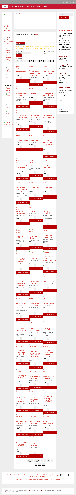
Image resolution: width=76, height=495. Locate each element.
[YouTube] (67, 2)
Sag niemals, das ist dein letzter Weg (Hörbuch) (48, 399)
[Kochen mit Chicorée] (18, 232)
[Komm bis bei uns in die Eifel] (18, 111)
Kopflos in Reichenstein (35, 329)
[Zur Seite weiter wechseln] (48, 61)
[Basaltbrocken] (18, 67)
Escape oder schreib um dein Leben (48, 117)
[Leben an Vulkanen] (46, 231)
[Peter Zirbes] (31, 136)
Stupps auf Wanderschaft (35, 116)
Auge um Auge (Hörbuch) (21, 422)
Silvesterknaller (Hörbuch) (48, 377)
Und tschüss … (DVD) (48, 212)
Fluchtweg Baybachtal (35, 282)
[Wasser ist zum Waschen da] (18, 207)
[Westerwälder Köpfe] (18, 89)
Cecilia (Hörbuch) (34, 444)
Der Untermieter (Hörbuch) (48, 352)
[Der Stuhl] (45, 183)
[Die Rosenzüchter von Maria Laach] (45, 136)
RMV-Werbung (47, 475)
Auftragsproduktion (35, 476)
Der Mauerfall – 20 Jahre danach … (21, 189)
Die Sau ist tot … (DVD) (21, 304)
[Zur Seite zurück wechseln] (21, 61)
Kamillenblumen (22, 141)
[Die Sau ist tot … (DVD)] (18, 299)
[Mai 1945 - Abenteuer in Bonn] (18, 324)
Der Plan (35, 258)
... (38, 61)
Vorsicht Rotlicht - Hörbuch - (21, 352)
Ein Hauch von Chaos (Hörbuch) (21, 444)
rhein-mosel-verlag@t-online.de (52, 490)
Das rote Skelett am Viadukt (48, 167)
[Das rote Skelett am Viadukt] (45, 161)
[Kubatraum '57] (31, 183)
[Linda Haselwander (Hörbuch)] (32, 393)
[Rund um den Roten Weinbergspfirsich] (46, 253)
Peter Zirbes (35, 141)
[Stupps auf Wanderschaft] (31, 111)
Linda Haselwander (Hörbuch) (35, 399)
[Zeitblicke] (31, 207)
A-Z (19, 56)
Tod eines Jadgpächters (35, 237)
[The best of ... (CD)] (46, 324)
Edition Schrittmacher (20, 475)
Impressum (19, 479)
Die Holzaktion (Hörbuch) (35, 422)
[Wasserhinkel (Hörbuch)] (32, 372)
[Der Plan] (31, 253)
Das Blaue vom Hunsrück (48, 72)
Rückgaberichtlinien (42, 479)
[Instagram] (70, 2)
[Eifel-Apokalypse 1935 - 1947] (18, 277)
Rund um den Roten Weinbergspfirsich (49, 258)
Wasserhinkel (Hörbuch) (35, 377)
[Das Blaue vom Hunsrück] (45, 67)
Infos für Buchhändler (65, 30)
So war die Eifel (48, 282)
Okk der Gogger (48, 304)
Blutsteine (35, 166)
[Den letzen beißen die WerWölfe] (18, 253)
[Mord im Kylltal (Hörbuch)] (19, 372)
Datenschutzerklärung (30, 479)
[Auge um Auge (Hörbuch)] (19, 417)
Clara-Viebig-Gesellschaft (34, 475)
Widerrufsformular (55, 479)
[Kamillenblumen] (18, 136)
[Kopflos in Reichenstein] (31, 324)
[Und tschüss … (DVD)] (45, 207)
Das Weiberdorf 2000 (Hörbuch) (48, 422)
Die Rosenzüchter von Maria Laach (48, 143)
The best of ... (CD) (48, 329)
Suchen (64, 17)
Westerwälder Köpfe (21, 94)
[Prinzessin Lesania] (31, 299)
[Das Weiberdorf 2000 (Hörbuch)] (46, 417)
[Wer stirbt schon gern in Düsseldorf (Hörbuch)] (32, 347)
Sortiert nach (19, 54)
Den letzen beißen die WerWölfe (21, 260)
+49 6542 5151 (35, 490)
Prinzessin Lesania (35, 304)
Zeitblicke (34, 211)
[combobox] (66, 14)
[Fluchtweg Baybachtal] (31, 277)
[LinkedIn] (73, 2)
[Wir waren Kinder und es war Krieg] (31, 67)
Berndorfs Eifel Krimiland (21, 167)
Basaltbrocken (21, 72)
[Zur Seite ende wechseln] (52, 61)
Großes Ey (35, 94)
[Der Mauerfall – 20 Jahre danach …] (18, 183)
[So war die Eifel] (45, 277)
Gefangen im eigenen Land (48, 94)
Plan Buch (10, 475)
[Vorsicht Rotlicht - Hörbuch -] (19, 347)
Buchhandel (64, 475)
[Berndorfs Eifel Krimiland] (18, 161)
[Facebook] (63, 2)
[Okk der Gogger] (45, 299)
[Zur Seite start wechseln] (17, 61)
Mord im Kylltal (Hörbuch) (21, 376)
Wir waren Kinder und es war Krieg (35, 73)
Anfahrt (54, 475)
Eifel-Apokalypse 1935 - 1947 (21, 283)
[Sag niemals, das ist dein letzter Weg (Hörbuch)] (46, 393)
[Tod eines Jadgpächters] (31, 232)
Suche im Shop (20, 43)
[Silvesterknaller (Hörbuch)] (46, 372)
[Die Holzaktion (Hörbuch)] (32, 417)
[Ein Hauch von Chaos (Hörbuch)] (19, 438)
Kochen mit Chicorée (21, 237)
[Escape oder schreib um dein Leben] (45, 111)
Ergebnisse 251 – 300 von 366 (48, 52)
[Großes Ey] (31, 89)
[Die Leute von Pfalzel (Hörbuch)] (19, 393)
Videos (44, 476)
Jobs (59, 475)
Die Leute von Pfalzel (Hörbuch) (21, 399)
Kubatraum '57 (35, 188)
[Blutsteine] (31, 161)
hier (36, 34)
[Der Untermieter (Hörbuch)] (46, 347)
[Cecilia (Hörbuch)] (32, 439)
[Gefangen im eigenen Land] (45, 89)
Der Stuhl (48, 188)
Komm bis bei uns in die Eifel (21, 116)
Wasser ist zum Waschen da (21, 212)
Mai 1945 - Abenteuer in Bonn (21, 330)
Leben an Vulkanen (48, 236)
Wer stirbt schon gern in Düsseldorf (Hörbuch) (35, 354)
